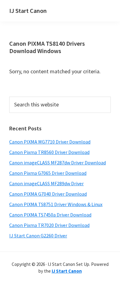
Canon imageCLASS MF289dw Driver (46, 183)
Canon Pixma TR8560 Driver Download (49, 152)
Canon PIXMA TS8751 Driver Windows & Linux (55, 204)
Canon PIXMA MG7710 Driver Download (49, 142)
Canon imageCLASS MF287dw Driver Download (57, 162)
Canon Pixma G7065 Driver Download (47, 173)
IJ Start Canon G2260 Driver (38, 235)
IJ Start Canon (28, 10)
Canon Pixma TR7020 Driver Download (49, 225)
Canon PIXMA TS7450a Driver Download (50, 215)
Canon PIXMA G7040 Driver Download (48, 194)
